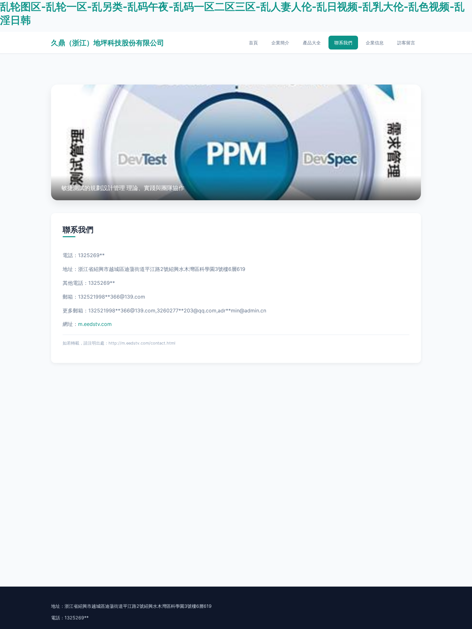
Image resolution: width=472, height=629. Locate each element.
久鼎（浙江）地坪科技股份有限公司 (107, 42)
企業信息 (375, 42)
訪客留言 (406, 42)
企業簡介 (280, 42)
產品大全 (312, 42)
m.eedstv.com (95, 324)
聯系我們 (343, 42)
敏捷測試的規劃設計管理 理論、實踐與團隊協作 (122, 187)
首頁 (253, 42)
